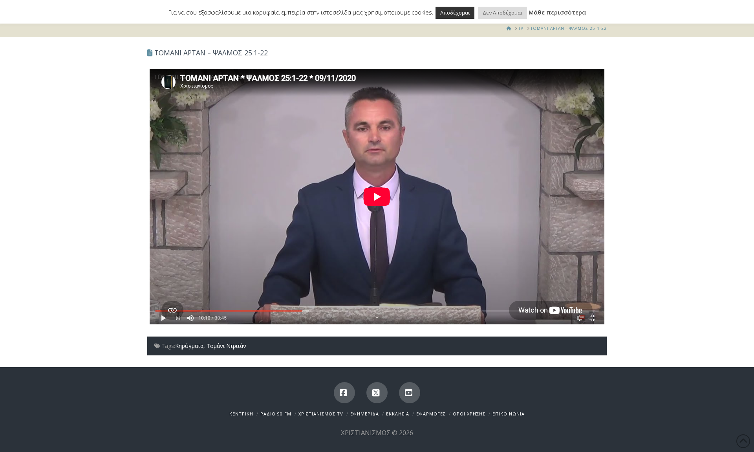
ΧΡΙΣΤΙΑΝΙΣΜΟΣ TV (320, 414)
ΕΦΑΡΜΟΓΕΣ (431, 414)
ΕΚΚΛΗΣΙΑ (397, 414)
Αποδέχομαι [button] (455, 12)
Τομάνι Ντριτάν (226, 346)
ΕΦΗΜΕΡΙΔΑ (364, 414)
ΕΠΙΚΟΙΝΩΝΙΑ (508, 414)
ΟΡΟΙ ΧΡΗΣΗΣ (469, 414)
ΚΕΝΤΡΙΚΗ (241, 414)
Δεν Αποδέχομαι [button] (502, 12)
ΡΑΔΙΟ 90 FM (275, 414)
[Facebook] (344, 392)
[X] (377, 392)
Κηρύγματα (189, 346)
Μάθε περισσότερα (557, 12)
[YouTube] (409, 392)
